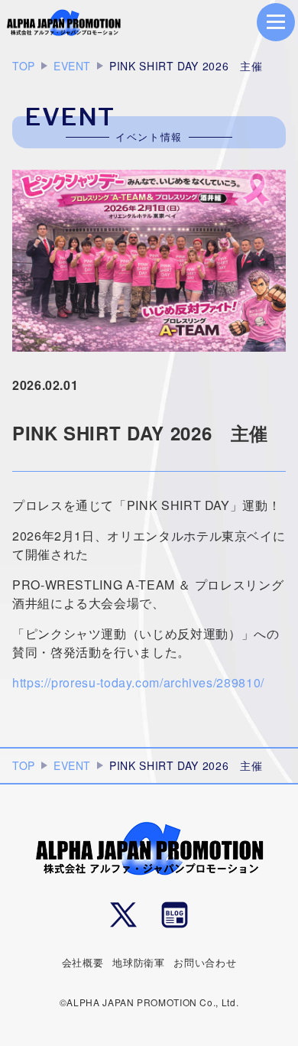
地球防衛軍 (138, 962)
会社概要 (83, 962)
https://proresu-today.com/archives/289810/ (138, 682)
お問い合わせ (204, 962)
